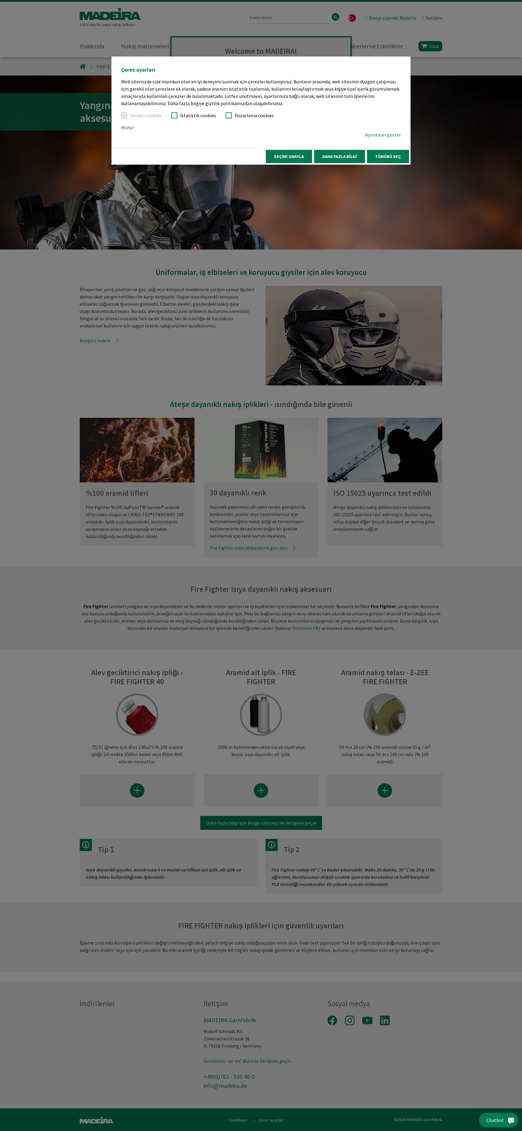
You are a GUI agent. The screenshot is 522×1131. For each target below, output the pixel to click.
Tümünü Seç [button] (388, 156)
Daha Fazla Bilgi (339, 156)
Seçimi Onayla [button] (289, 156)
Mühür (127, 127)
